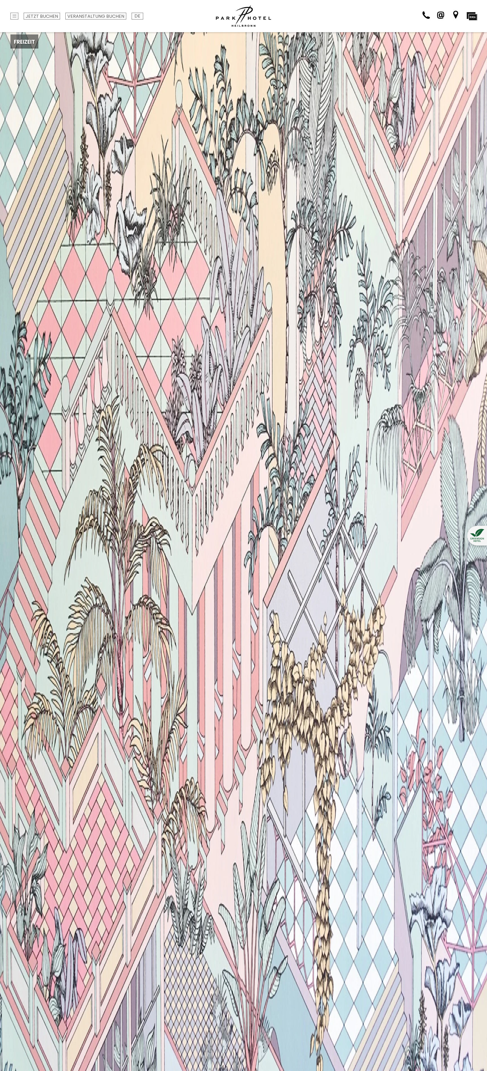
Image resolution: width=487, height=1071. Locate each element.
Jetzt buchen (42, 16)
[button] (477, 535)
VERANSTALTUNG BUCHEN (95, 16)
